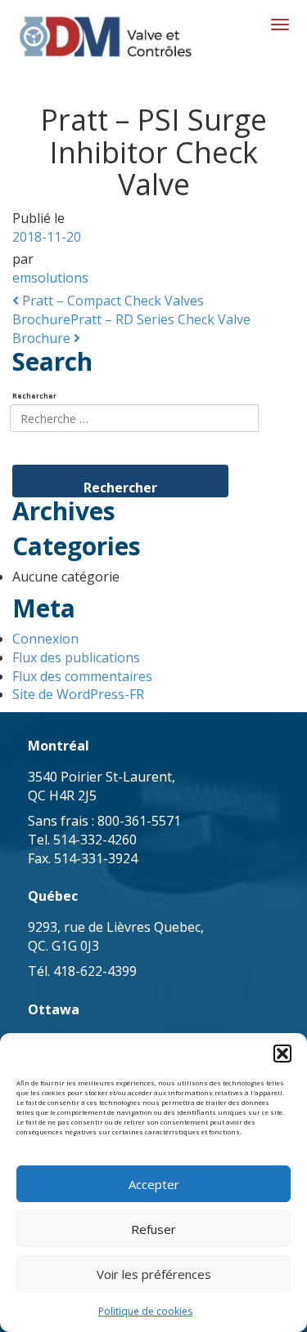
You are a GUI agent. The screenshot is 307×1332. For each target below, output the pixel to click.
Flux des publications (76, 657)
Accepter (154, 1184)
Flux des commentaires (82, 676)
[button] (282, 1053)
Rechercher (34, 395)
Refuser (153, 1229)
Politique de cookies (145, 1311)
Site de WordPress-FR (78, 694)
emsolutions (50, 278)
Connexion (45, 639)
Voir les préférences (154, 1274)
